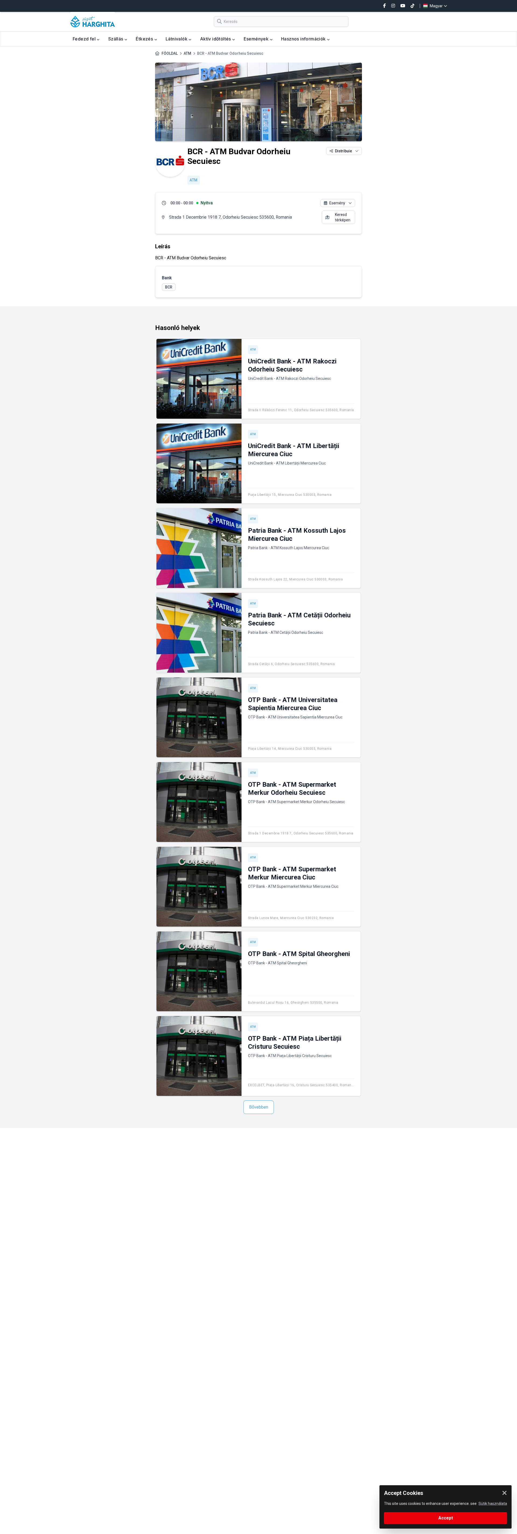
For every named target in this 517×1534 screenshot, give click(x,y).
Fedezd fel (85, 39)
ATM (187, 53)
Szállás (116, 39)
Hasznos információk (304, 39)
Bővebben (258, 1107)
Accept (445, 1518)
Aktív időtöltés (216, 39)
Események (257, 39)
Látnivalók (177, 39)
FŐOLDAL (170, 53)
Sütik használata (492, 1503)
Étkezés (145, 39)
